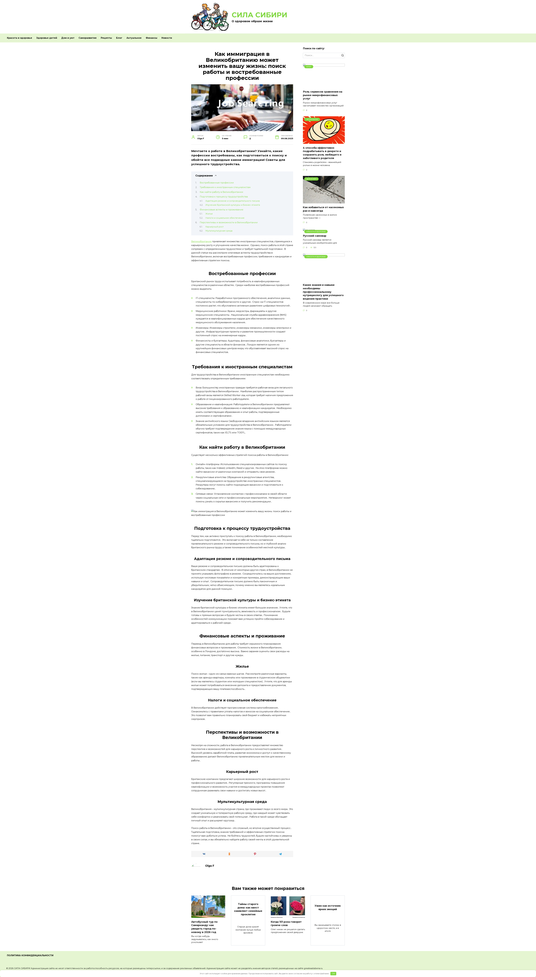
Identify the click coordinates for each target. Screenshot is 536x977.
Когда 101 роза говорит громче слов (286, 923)
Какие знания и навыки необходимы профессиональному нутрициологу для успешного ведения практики (323, 291)
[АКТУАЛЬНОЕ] (324, 142)
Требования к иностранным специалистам (225, 187)
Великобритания (201, 241)
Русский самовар (314, 235)
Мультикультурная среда (218, 231)
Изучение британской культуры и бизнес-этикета (232, 205)
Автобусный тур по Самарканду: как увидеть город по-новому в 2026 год (204, 926)
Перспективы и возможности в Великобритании (229, 222)
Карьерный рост (214, 226)
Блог (119, 38)
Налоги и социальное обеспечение (224, 218)
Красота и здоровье (19, 38)
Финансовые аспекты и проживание (221, 209)
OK (333, 973)
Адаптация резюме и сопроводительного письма (232, 201)
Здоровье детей (46, 38)
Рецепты (106, 38)
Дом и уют (67, 38)
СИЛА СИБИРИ (259, 15)
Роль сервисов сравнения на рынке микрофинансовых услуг (322, 95)
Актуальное (134, 38)
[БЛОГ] (324, 86)
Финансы (151, 38)
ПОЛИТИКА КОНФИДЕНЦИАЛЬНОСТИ (30, 955)
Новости (166, 38)
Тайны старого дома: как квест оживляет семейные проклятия (248, 909)
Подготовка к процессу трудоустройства (224, 196)
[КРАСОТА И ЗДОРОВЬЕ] (324, 279)
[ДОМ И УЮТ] (324, 201)
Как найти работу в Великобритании (221, 192)
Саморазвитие (88, 38)
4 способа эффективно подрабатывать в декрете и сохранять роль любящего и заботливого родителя (322, 152)
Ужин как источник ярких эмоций (328, 907)
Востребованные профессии (217, 182)
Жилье (209, 213)
